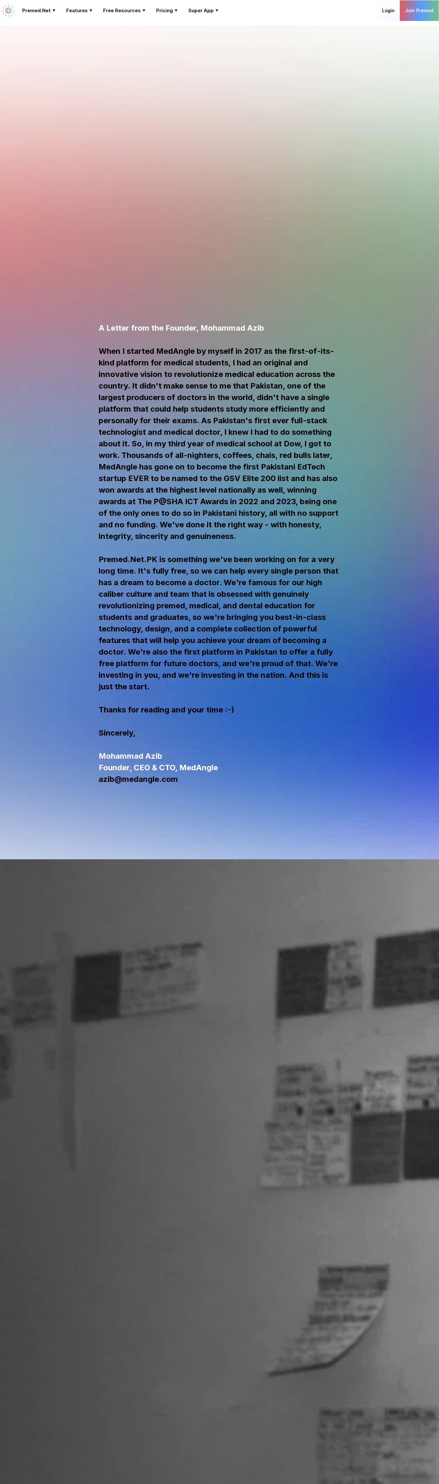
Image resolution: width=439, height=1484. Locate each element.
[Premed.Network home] (8, 10)
